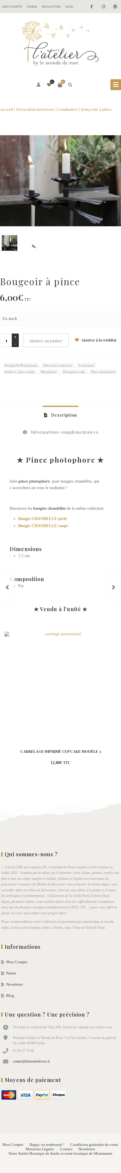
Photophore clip (74, 372)
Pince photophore (103, 372)
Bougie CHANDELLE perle (42, 519)
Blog (69, 6)
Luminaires (68, 109)
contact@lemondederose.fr (31, 1061)
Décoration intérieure (35, 109)
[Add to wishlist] (85, 763)
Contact (66, 1149)
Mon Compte (12, 6)
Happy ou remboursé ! (46, 1145)
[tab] (60, 414)
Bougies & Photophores (21, 365)
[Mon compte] (39, 85)
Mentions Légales (40, 1149)
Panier (32, 6)
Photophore (49, 372)
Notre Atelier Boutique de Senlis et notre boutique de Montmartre (60, 1153)
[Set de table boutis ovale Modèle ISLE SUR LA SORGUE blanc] (113, 587)
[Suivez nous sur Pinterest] (115, 7)
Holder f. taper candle (19, 372)
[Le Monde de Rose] (60, 44)
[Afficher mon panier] (60, 85)
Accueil (6, 109)
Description (63, 415)
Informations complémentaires (64, 432)
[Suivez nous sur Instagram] (103, 7)
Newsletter (51, 6)
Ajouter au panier (46, 341)
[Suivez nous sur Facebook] (92, 7)
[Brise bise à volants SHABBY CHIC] (7, 587)
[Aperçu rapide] (74, 763)
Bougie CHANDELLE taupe (43, 526)
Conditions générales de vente (94, 1145)
